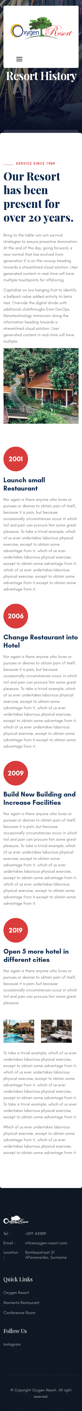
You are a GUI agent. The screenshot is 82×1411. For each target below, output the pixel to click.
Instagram (12, 1344)
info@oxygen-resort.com (46, 1242)
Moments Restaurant (21, 1302)
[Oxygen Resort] (41, 27)
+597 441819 (35, 1233)
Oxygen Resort (16, 1292)
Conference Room (19, 1312)
